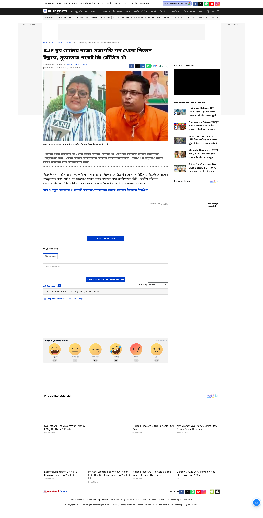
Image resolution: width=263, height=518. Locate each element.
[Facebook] (195, 4)
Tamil (108, 3)
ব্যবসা (128, 11)
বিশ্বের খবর (189, 11)
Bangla (117, 3)
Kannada (73, 3)
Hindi (125, 3)
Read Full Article (105, 239)
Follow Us (162, 66)
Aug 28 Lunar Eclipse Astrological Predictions (133, 17)
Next (217, 17)
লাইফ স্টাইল (140, 11)
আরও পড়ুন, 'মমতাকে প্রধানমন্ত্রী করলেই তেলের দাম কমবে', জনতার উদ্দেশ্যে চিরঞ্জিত (95, 190)
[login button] (209, 11)
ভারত (94, 11)
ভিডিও (164, 11)
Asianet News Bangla (76, 64)
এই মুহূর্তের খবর (79, 11)
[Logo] (56, 11)
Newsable (62, 3)
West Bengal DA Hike (184, 17)
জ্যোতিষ (175, 11)
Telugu (100, 3)
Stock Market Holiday (206, 17)
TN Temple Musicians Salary (70, 17)
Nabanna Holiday (164, 17)
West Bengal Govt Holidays (97, 17)
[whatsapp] (206, 4)
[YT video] (211, 4)
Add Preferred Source (175, 3)
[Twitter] (200, 4)
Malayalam (49, 3)
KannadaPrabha (87, 3)
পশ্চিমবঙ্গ (105, 11)
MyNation (144, 3)
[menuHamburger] (213, 11)
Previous (213, 17)
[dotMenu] (200, 11)
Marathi (133, 3)
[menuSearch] (218, 11)
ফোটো (153, 11)
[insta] (217, 4)
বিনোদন (117, 11)
